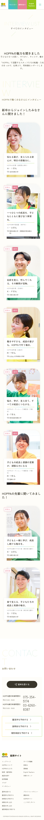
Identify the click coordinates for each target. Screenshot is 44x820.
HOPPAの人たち (7, 768)
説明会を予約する (20, 726)
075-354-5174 (29, 698)
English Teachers (28, 772)
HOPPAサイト (27, 799)
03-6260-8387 (29, 707)
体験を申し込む (7, 802)
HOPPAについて (7, 765)
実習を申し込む (7, 806)
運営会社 (26, 795)
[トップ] (3, 4)
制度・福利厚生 (7, 772)
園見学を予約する (20, 719)
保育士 (25, 765)
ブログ (4, 783)
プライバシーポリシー (30, 792)
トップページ (6, 761)
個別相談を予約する (20, 733)
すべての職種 (27, 761)
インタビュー (6, 786)
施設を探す (5, 776)
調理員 (25, 768)
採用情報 (5, 779)
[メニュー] (40, 5)
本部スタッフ (27, 776)
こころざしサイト (29, 802)
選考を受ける (24, 684)
